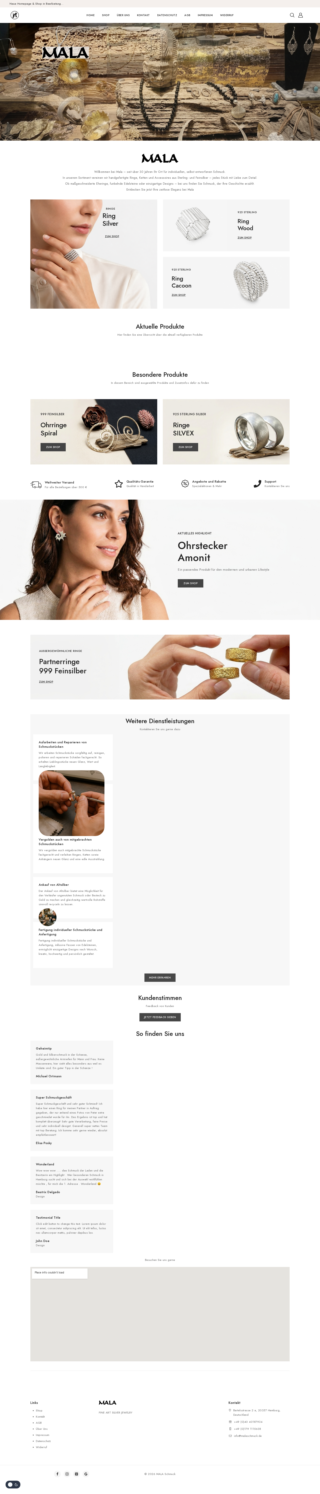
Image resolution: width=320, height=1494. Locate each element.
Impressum (205, 15)
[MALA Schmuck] (21, 15)
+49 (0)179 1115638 (247, 1429)
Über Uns (123, 15)
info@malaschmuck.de (248, 1436)
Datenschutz (167, 15)
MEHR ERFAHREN (57, 104)
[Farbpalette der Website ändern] (13, 1484)
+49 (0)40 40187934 (248, 1422)
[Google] (86, 1474)
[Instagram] (67, 1474)
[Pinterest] (76, 1474)
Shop (105, 15)
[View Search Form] (292, 15)
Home (90, 15)
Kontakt (143, 15)
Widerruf (227, 15)
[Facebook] (57, 1474)
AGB (187, 15)
